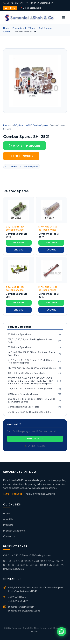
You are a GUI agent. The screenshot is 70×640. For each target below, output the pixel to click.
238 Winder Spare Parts (34, 334)
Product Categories (14, 530)
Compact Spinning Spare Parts (34, 406)
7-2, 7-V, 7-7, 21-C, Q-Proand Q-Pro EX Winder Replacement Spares (34, 361)
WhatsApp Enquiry (27, 145)
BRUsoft (35, 631)
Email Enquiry (23, 156)
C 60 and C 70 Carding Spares (34, 394)
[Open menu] (63, 17)
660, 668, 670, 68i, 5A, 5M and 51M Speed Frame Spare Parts (34, 353)
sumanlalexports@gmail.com (24, 610)
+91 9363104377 (13, 3)
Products (17, 28)
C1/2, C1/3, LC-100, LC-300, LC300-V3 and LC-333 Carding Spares (34, 400)
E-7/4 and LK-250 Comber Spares (31, 125)
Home (6, 28)
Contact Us (9, 536)
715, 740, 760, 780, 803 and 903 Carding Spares (34, 368)
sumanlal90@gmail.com (40, 3)
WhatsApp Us (35, 438)
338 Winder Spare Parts (34, 347)
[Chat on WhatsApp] (61, 631)
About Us (8, 519)
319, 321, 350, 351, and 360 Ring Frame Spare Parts (34, 340)
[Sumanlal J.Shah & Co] (29, 17)
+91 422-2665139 (18, 600)
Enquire (18, 250)
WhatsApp (19, 242)
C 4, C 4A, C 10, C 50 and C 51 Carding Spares (34, 388)
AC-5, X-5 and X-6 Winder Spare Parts (34, 373)
